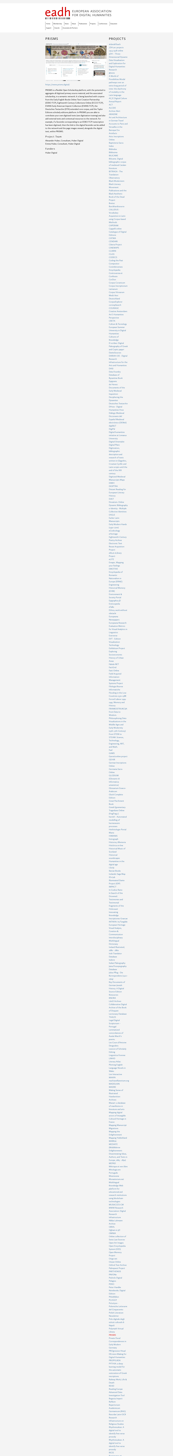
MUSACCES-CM (116, 1204)
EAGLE (112, 515)
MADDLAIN (114, 1084)
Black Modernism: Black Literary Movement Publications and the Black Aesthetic (118, 187)
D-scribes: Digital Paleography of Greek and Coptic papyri (118, 346)
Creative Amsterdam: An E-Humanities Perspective (118, 314)
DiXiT (111, 499)
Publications (83, 24)
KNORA (112, 998)
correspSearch (115, 305)
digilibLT (112, 426)
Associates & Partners (70, 28)
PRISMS (112, 1335)
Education (113, 24)
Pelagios (112, 1281)
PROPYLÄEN (114, 1360)
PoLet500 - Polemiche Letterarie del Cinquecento (118, 1306)
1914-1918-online (116, 50)
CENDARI (113, 241)
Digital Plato (114, 445)
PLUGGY (113, 1300)
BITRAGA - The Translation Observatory (116, 174)
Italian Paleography (117, 963)
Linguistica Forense (117, 1055)
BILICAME (113, 155)
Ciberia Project (115, 244)
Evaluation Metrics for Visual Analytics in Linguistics (118, 629)
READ (111, 1386)
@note (112, 73)
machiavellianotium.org (119, 1080)
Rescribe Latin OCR (117, 1414)
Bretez (112, 203)
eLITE (111, 559)
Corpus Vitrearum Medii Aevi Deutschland (116, 295)
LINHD (112, 1058)
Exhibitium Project (117, 648)
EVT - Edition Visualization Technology (115, 642)
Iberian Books (115, 871)
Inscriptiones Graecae (118, 918)
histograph (113, 839)
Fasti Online (114, 670)
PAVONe (113, 1274)
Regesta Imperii (115, 1398)
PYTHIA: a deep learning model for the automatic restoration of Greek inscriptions (118, 1370)
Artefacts (113, 133)
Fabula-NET (114, 664)
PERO (111, 1284)
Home (48, 24)
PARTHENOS (115, 1271)
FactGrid (112, 667)
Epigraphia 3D (115, 600)
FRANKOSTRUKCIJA (118, 709)
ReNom (112, 1402)
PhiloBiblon (114, 1297)
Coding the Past (116, 260)
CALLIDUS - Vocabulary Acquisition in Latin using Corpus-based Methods (117, 216)
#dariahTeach (115, 44)
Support (48, 28)
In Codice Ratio (115, 890)
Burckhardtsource (116, 206)
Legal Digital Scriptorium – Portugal (115, 1023)
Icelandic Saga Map (117, 874)
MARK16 (112, 1141)
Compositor (114, 263)
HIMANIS (113, 836)
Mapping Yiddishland (118, 1138)
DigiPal (112, 429)
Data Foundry (115, 372)
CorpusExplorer (115, 302)
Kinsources (113, 995)
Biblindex (113, 149)
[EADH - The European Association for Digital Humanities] (78, 17)
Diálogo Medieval (116, 413)
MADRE (112, 1087)
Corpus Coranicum (117, 283)
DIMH (112, 483)
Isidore (112, 960)
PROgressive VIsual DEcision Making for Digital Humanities (117, 1354)
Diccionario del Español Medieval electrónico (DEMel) (118, 419)
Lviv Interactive (115, 1074)
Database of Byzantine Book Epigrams (116, 378)
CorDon (112, 279)
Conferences (103, 24)
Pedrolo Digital (115, 1278)
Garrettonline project (118, 756)
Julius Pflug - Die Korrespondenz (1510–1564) (118, 975)
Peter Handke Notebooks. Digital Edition (117, 1290)
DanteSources (115, 352)
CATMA (112, 238)
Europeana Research (118, 623)
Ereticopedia (114, 604)
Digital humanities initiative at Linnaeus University (118, 435)
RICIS (111, 1452)
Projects (93, 24)
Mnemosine (114, 1176)
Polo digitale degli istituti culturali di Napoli (117, 1322)
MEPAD (112, 1163)
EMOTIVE (113, 569)
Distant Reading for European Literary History (117, 492)
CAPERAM (113, 225)
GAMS (112, 753)
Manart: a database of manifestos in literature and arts (117, 1106)
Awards (57, 28)
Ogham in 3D (114, 1230)
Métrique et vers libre (118, 1166)
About (74, 24)
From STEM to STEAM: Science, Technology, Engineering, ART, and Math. (116, 740)
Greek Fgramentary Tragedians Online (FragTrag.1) (117, 810)
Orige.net (113, 1258)
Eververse (113, 635)
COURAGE (114, 308)
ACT (111, 104)
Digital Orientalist (116, 441)
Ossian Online (115, 1262)
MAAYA (112, 1077)
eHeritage (113, 534)
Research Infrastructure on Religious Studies (116, 1420)
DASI (111, 368)
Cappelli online (115, 228)
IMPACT (112, 887)
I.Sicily (111, 867)
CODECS (113, 257)
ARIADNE (113, 114)
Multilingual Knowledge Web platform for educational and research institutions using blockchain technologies (118, 1192)
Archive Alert (114, 111)
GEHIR (112, 759)
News (67, 24)
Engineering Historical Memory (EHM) (117, 588)
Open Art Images (116, 1243)
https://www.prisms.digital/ (57, 84)
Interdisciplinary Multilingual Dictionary (116, 940)
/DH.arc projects (116, 47)
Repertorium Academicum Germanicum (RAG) (117, 1408)
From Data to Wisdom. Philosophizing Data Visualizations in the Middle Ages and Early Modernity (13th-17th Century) (117, 721)
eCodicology (114, 530)
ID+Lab (112, 877)
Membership (57, 24)
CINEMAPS (114, 248)
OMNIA (112, 1233)
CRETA (112, 321)
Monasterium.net (116, 1179)
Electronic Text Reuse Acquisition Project (116, 546)
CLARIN (112, 251)
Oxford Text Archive (118, 1265)
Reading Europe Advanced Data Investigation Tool (117, 1392)
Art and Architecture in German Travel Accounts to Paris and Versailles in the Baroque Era (118, 123)
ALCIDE (112, 108)
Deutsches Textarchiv (118, 403)
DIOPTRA (113, 486)
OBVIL (112, 1227)
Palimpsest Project (117, 1268)
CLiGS (111, 254)
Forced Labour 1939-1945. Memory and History (117, 702)
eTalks (111, 607)
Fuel (110, 750)
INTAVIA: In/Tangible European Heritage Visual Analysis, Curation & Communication (118, 928)
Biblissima (113, 152)
